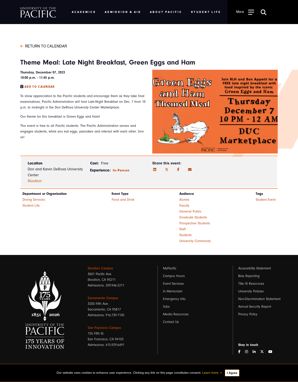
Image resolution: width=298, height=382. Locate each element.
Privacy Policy (247, 314)
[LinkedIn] (154, 169)
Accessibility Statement (254, 268)
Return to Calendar (46, 45)
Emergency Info (174, 299)
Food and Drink (123, 200)
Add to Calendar (39, 87)
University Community (195, 241)
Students (185, 235)
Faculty (184, 206)
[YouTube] (272, 352)
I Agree (232, 373)
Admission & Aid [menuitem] (123, 12)
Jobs (166, 307)
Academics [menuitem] (84, 12)
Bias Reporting (249, 276)
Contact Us (171, 322)
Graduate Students (193, 217)
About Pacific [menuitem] (166, 12)
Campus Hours (174, 276)
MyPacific (169, 268)
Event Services (173, 284)
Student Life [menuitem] (206, 12)
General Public (190, 211)
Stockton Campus (100, 268)
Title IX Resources (251, 284)
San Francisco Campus (104, 328)
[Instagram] (248, 352)
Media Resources (176, 314)
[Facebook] (178, 169)
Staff (182, 229)
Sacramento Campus (103, 298)
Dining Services (33, 200)
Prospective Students (194, 223)
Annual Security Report (254, 307)
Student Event (266, 200)
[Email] (189, 169)
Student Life (31, 206)
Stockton (35, 181)
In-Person (121, 170)
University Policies (251, 291)
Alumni (184, 200)
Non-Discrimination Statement (259, 299)
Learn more (210, 372)
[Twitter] (166, 169)
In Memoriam (172, 291)
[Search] (263, 12)
